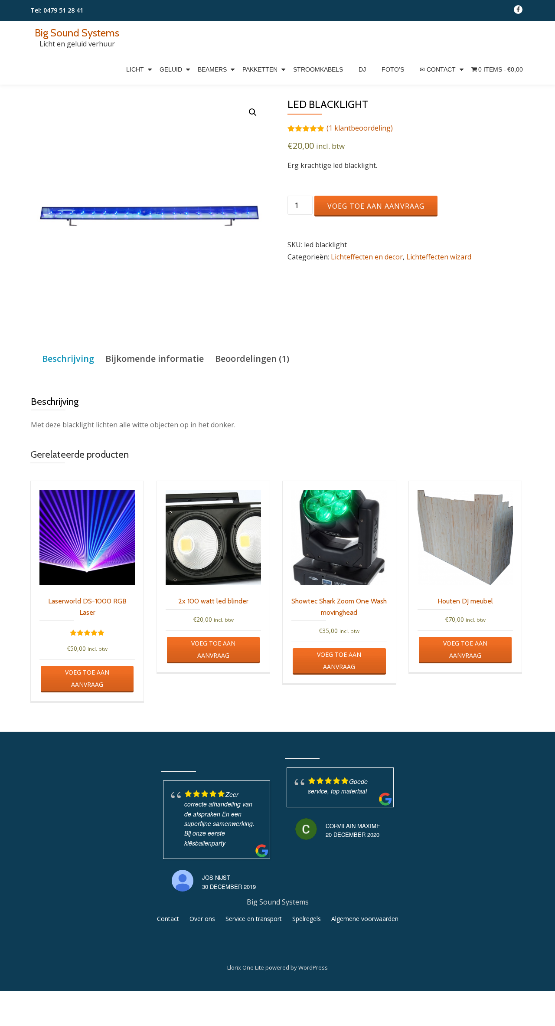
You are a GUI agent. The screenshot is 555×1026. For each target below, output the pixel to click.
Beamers (212, 69)
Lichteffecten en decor (367, 257)
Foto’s (393, 69)
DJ (362, 69)
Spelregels (306, 919)
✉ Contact (438, 69)
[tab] (68, 359)
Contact (168, 919)
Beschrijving (68, 358)
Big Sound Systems (77, 32)
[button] (253, 112)
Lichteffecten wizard (438, 257)
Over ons (202, 919)
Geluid (171, 69)
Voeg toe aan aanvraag (375, 206)
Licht (135, 69)
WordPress (313, 967)
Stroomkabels (318, 69)
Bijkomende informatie (154, 358)
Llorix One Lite (246, 967)
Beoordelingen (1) (252, 358)
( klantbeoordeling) (359, 128)
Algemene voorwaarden (364, 919)
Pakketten (260, 69)
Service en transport (253, 919)
